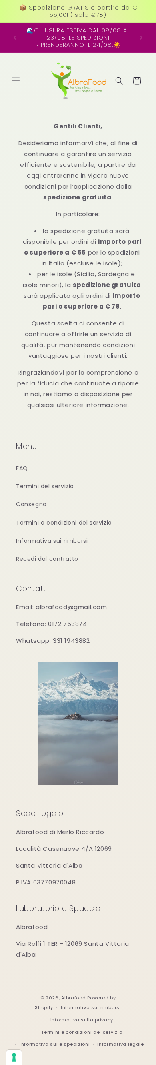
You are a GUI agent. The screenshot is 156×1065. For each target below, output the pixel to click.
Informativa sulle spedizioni (55, 1044)
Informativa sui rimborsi (52, 541)
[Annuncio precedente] (15, 37)
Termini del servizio (45, 486)
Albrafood (73, 998)
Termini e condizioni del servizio (64, 523)
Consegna (31, 504)
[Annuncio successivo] (141, 37)
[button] (16, 81)
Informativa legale (120, 1044)
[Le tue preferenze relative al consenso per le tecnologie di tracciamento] (14, 1057)
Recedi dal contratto (47, 559)
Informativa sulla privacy (82, 1020)
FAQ (22, 468)
